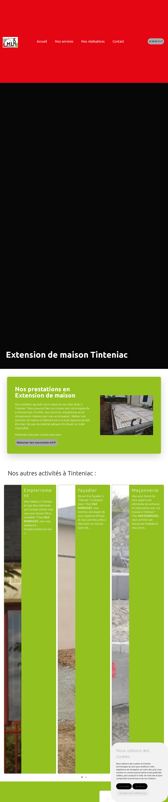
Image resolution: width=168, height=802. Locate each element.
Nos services (64, 41)
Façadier (87, 490)
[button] (82, 777)
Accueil (42, 41)
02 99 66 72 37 (156, 41)
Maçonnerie (145, 490)
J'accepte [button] (124, 786)
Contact (118, 41)
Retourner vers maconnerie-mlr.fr (36, 442)
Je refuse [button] (140, 786)
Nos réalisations (93, 41)
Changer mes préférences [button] (132, 793)
